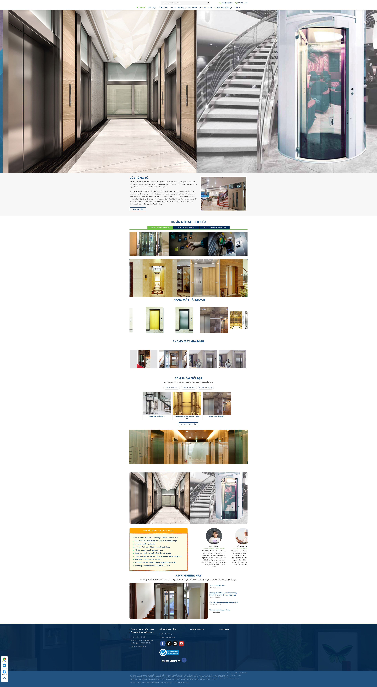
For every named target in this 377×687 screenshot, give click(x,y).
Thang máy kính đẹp (172, 679)
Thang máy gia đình (149, 253)
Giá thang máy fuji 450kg (214, 678)
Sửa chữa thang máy (206, 675)
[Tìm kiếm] (208, 3)
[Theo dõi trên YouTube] (181, 643)
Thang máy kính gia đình (219, 610)
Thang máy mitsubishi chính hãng (195, 676)
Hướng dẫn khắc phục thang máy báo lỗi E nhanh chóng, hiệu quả (188, 252)
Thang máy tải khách (171, 387)
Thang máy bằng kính (233, 675)
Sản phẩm (163, 8)
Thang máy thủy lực (223, 8)
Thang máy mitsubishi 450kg (218, 676)
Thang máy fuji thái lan (208, 679)
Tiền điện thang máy (137, 676)
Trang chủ (140, 8)
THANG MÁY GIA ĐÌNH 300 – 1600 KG (222, 417)
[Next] (248, 321)
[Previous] (127, 407)
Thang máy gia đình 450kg (154, 676)
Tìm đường (4, 661)
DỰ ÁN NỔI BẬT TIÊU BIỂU (188, 222)
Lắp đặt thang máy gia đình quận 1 (228, 253)
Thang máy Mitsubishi (187, 8)
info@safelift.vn (141, 646)
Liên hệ (238, 8)
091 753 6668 (141, 637)
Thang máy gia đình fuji (196, 678)
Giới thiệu (152, 8)
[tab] (160, 227)
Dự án (173, 8)
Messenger (4, 674)
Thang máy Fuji (205, 8)
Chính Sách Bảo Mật (168, 637)
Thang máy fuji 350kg (179, 678)
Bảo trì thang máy (191, 675)
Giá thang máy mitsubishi (173, 676)
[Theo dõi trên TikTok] (169, 643)
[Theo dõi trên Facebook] (163, 643)
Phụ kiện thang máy (205, 387)
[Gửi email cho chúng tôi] (175, 643)
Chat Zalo (4, 668)
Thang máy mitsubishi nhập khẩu (141, 678)
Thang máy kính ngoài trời (189, 679)
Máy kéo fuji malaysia (231, 678)
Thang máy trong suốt (156, 679)
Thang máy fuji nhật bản (162, 678)
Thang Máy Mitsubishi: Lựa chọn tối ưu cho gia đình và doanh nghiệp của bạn (156, 675)
